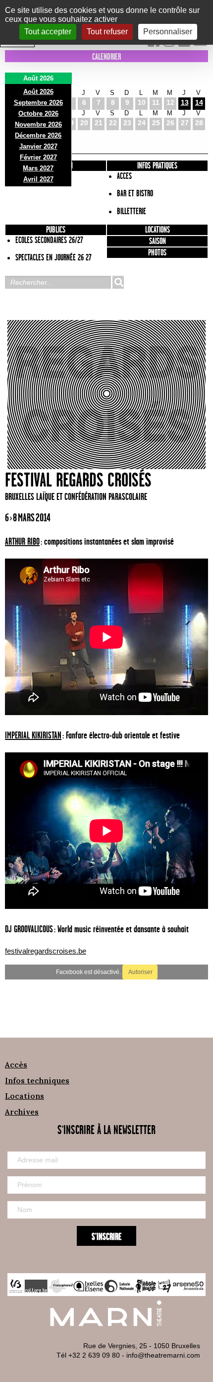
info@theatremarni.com (163, 1355)
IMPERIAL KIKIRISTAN (33, 735)
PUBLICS (55, 230)
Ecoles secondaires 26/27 (49, 240)
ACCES (124, 176)
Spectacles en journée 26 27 (53, 257)
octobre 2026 (38, 113)
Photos (157, 252)
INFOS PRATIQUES (157, 166)
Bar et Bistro (135, 193)
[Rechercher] (118, 282)
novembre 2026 (38, 124)
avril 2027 (38, 179)
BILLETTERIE (131, 211)
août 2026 (38, 91)
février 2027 (38, 157)
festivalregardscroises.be (45, 951)
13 (185, 102)
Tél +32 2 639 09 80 (88, 1355)
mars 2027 (38, 168)
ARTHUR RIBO (22, 542)
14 (199, 102)
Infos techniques (37, 1080)
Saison (157, 241)
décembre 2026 (38, 135)
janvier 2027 (38, 146)
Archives (22, 1112)
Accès (16, 1064)
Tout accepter (47, 31)
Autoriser (140, 972)
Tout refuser (107, 31)
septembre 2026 (38, 102)
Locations (157, 230)
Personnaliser (167, 31)
